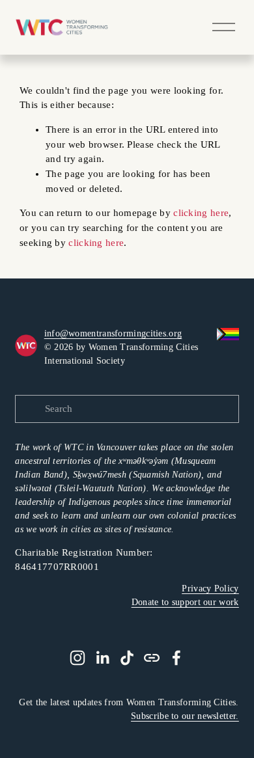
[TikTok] (127, 658)
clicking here (201, 213)
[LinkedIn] (102, 658)
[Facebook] (176, 658)
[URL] (152, 658)
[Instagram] (77, 658)
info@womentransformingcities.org (113, 333)
